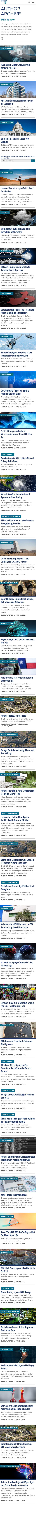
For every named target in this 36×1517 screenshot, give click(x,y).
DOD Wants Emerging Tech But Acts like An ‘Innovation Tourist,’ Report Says (15, 269)
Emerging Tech (6, 85)
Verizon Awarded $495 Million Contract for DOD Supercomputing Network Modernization (17, 926)
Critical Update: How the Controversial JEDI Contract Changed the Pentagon (15, 230)
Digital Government (9, 415)
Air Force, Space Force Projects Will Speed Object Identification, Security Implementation (17, 1484)
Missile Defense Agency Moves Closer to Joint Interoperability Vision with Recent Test (16, 354)
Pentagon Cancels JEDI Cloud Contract (13, 715)
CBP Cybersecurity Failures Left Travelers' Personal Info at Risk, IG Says (15, 392)
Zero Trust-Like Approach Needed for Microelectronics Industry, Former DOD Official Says (16, 434)
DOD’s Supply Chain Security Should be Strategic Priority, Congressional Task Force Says (17, 311)
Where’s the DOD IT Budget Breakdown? (14, 1194)
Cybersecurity (6, 49)
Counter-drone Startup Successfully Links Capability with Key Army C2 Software (15, 560)
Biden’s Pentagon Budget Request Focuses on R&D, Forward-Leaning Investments (16, 1445)
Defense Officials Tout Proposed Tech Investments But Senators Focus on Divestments (18, 1120)
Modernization (7, 123)
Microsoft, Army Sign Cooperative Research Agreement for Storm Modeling (15, 496)
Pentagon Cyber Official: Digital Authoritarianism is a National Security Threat (17, 792)
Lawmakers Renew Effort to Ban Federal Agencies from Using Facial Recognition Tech (17, 1004)
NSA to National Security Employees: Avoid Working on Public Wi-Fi (15, 66)
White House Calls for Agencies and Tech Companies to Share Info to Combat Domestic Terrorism (16, 1068)
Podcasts (5, 213)
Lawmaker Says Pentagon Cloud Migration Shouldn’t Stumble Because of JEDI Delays (15, 819)
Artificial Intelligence (11, 517)
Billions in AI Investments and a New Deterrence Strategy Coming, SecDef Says (17, 522)
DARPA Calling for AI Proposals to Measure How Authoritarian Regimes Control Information (17, 1407)
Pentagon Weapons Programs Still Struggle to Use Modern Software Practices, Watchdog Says (18, 1158)
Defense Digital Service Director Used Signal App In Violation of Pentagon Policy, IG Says (17, 861)
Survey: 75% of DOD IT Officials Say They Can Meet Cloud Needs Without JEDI (18, 1234)
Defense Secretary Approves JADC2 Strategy (16, 1292)
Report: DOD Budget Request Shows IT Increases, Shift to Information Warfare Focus (17, 600)
